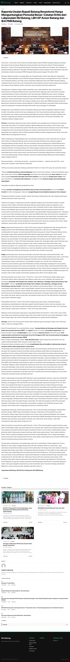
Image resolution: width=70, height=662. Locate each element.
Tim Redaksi (32, 650)
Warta (16, 2)
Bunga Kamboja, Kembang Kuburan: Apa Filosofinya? (15, 590)
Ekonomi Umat (56, 2)
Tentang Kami (32, 640)
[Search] (68, 2)
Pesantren (28, 2)
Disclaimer (31, 646)
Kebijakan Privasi (33, 648)
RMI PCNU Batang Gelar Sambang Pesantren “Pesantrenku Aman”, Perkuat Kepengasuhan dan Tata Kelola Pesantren (32, 607)
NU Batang (6, 638)
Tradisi (35, 2)
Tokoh (40, 2)
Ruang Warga (47, 2)
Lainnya (3, 8)
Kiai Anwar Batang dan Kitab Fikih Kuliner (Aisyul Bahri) (16, 615)
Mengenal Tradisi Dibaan (8, 583)
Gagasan (22, 2)
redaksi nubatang (7, 570)
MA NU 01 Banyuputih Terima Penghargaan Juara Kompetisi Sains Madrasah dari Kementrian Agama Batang (17, 509)
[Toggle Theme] (65, 2)
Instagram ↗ (56, 640)
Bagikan (6, 57)
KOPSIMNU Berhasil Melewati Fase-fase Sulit (51, 508)
